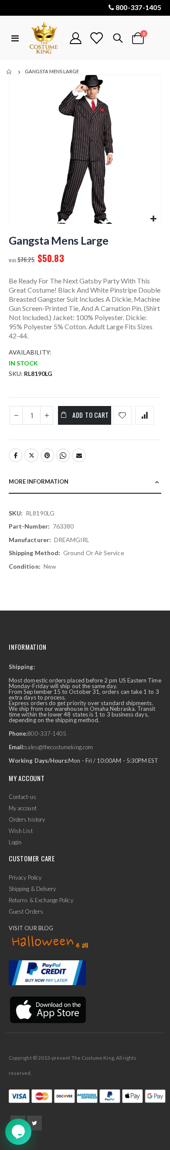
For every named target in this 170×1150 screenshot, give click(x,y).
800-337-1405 (138, 7)
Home (10, 72)
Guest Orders (26, 911)
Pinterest (47, 455)
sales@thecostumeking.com (58, 747)
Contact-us (22, 796)
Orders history (27, 819)
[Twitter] (34, 1123)
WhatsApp (63, 455)
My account (23, 808)
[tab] (85, 482)
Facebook (16, 455)
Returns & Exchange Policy (41, 900)
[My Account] (76, 38)
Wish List (21, 830)
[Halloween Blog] (50, 941)
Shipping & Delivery (32, 888)
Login (15, 842)
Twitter (31, 455)
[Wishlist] (96, 38)
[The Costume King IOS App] (47, 1009)
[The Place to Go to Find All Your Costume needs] (44, 38)
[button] (153, 219)
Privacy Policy (25, 877)
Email (79, 455)
